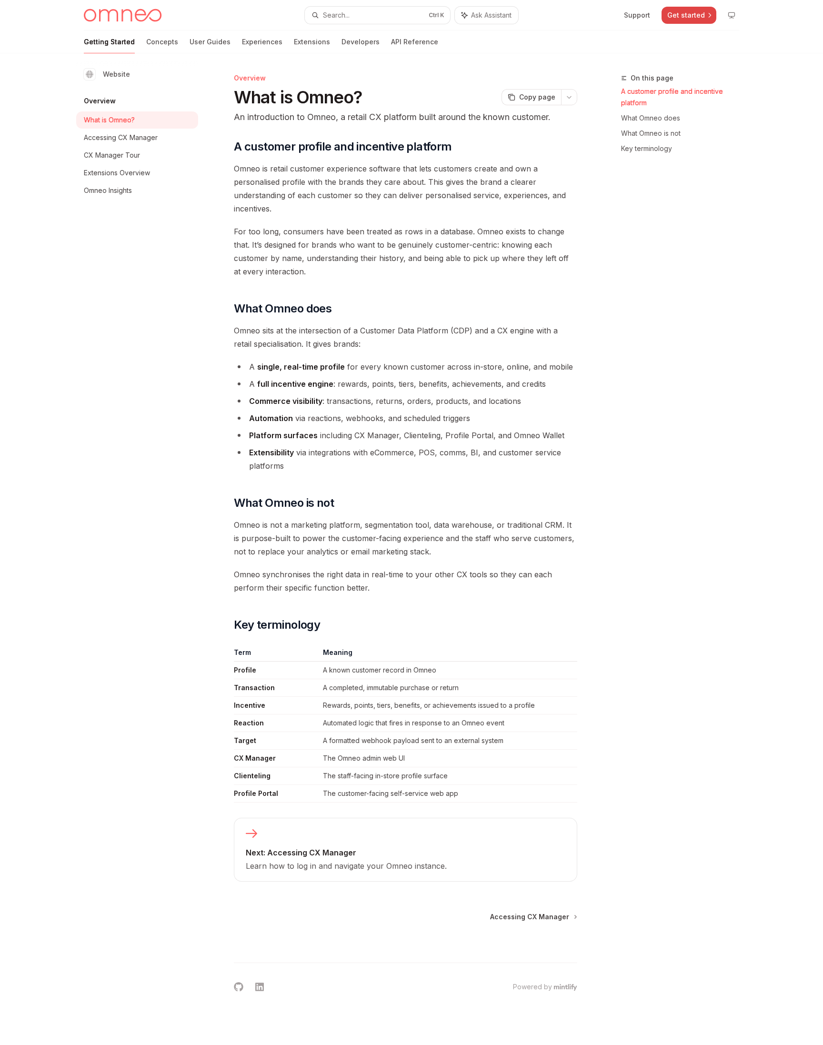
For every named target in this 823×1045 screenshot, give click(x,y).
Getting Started (109, 42)
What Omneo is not (651, 133)
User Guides (210, 42)
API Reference (414, 42)
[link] (405, 850)
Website (116, 74)
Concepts (162, 42)
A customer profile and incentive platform (672, 97)
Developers (360, 42)
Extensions (312, 42)
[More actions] (569, 97)
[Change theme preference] (731, 15)
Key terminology (646, 148)
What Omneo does (650, 118)
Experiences (262, 42)
